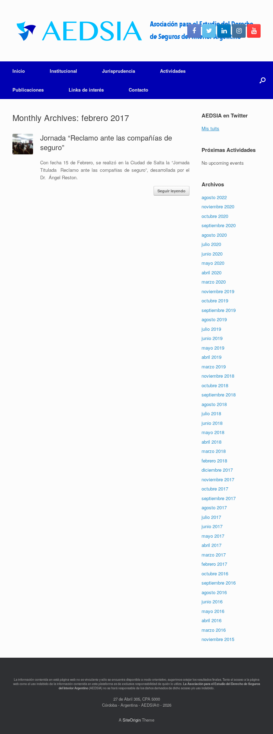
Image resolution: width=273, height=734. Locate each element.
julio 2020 (211, 244)
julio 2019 (211, 328)
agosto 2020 (214, 234)
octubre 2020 (215, 216)
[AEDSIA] (134, 30)
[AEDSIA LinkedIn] (224, 31)
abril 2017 (211, 545)
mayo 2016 (213, 611)
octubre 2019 (215, 300)
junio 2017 (212, 526)
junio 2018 (212, 423)
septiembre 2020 (219, 225)
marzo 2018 (214, 451)
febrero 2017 (214, 563)
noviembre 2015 (218, 639)
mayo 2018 (213, 432)
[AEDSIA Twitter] (209, 31)
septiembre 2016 (219, 582)
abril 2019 (211, 357)
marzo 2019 (214, 366)
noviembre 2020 (218, 206)
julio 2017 (211, 517)
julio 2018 (211, 413)
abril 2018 (211, 441)
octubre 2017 (215, 488)
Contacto (138, 89)
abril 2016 (211, 620)
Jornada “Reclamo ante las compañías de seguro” (106, 142)
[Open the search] (262, 80)
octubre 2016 (215, 573)
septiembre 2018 (219, 394)
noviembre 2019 (218, 291)
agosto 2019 (214, 319)
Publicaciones (28, 89)
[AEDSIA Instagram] (239, 31)
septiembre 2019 (219, 310)
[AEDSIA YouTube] (254, 31)
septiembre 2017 (219, 498)
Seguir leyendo (171, 190)
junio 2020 (212, 253)
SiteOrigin (132, 720)
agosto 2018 (214, 404)
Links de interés (86, 89)
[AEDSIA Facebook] (194, 31)
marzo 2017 (214, 554)
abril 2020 (211, 272)
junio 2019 (212, 338)
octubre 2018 (215, 385)
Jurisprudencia (118, 70)
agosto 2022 (214, 197)
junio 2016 (212, 601)
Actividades (173, 70)
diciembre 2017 (217, 469)
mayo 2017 (213, 535)
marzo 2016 (214, 629)
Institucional (63, 70)
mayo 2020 (213, 262)
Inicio (18, 70)
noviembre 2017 (218, 479)
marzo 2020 (214, 281)
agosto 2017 (214, 507)
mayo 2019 (213, 347)
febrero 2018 (214, 460)
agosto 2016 (214, 592)
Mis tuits (210, 128)
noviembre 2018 (218, 375)
